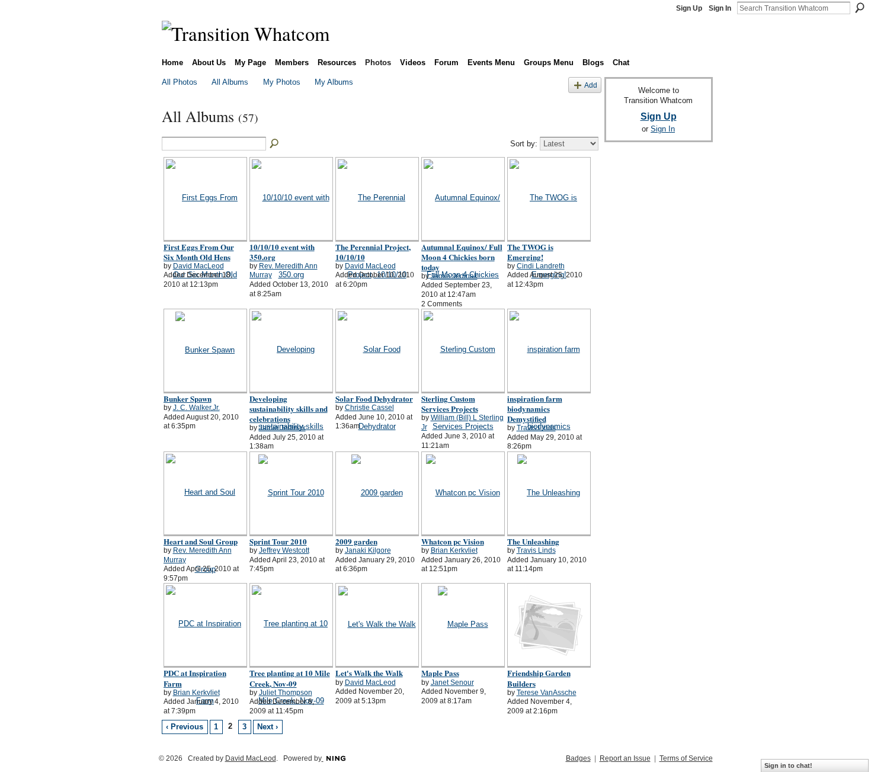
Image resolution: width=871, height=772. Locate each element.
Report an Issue (625, 758)
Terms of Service (686, 758)
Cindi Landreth (541, 266)
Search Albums (275, 144)
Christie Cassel (369, 407)
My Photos (281, 82)
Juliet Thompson (285, 692)
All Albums (230, 82)
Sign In (720, 8)
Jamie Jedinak (454, 276)
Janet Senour (452, 682)
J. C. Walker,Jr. (196, 407)
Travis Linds (536, 428)
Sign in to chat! (788, 765)
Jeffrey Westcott (284, 550)
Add (590, 85)
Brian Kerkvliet (454, 550)
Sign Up (689, 8)
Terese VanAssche (547, 692)
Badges (578, 758)
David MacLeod (198, 266)
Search (859, 7)
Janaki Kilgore (368, 550)
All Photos (179, 82)
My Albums (334, 82)
